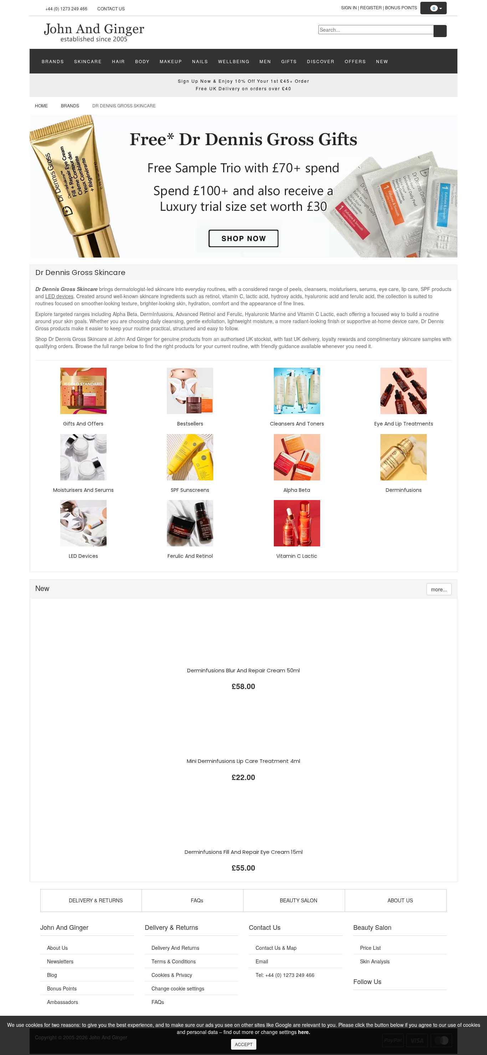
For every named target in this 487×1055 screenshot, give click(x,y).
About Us (57, 947)
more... (439, 589)
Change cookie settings (178, 988)
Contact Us (111, 8)
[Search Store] (440, 31)
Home (41, 105)
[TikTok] (436, 999)
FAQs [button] (196, 900)
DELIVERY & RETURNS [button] (95, 900)
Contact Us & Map (276, 947)
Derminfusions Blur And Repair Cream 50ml (243, 670)
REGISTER (371, 7)
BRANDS (53, 61)
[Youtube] (378, 999)
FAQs (158, 1001)
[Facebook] (364, 999)
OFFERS (355, 61)
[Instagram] (407, 999)
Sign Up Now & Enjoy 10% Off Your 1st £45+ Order (243, 81)
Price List (370, 947)
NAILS (200, 61)
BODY (142, 61)
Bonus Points (401, 7)
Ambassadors (62, 1001)
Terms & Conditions (174, 961)
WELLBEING (234, 61)
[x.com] (392, 999)
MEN (265, 61)
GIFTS (289, 61)
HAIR (118, 61)
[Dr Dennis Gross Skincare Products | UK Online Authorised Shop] (93, 31)
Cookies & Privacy (172, 974)
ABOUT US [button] (399, 900)
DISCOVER (321, 61)
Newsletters (60, 961)
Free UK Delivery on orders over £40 (244, 88)
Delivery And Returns (175, 947)
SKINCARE (88, 61)
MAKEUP (171, 61)
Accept (243, 1044)
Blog (52, 974)
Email (262, 961)
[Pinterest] (422, 999)
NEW (382, 61)
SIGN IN (349, 7)
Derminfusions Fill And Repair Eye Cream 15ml (244, 852)
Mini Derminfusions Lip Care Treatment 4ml (243, 761)
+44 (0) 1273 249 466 (66, 8)
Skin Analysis (375, 961)
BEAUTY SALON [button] (297, 900)
